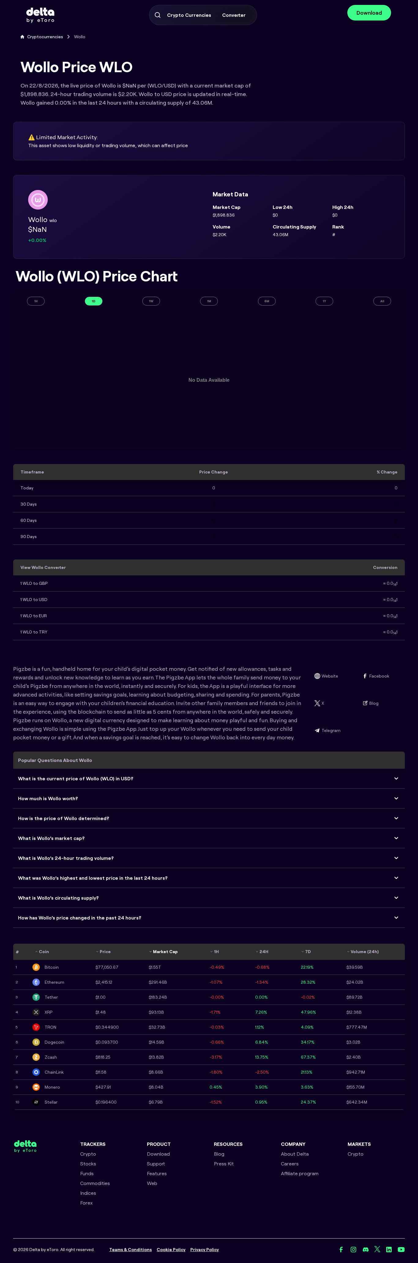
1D (93, 301)
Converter (234, 15)
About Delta (295, 1154)
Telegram (331, 730)
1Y (324, 301)
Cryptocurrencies (45, 36)
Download (369, 12)
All (382, 301)
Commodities (95, 1183)
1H (36, 301)
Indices (88, 1193)
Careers (290, 1164)
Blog (374, 703)
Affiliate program (300, 1173)
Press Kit (224, 1164)
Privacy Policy (204, 1249)
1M (209, 301)
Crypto (88, 1154)
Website (330, 676)
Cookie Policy (171, 1249)
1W (151, 301)
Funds (87, 1173)
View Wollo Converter (43, 567)
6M (266, 301)
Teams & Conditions (130, 1249)
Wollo (79, 36)
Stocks (88, 1164)
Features (157, 1173)
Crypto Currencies (189, 15)
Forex (86, 1203)
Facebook (379, 676)
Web (152, 1183)
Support (156, 1164)
